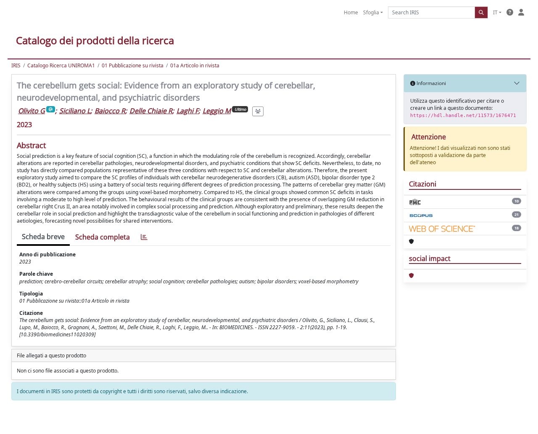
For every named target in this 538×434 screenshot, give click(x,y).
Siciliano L (74, 110)
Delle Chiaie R (150, 110)
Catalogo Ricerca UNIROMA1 (61, 65)
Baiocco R (110, 110)
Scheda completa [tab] (102, 237)
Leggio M (217, 110)
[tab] (144, 237)
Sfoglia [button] (371, 12)
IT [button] (495, 12)
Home (351, 12)
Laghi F (187, 110)
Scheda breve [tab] (43, 236)
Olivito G (31, 110)
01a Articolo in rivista (194, 65)
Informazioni (430, 83)
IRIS (16, 65)
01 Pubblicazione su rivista (133, 65)
